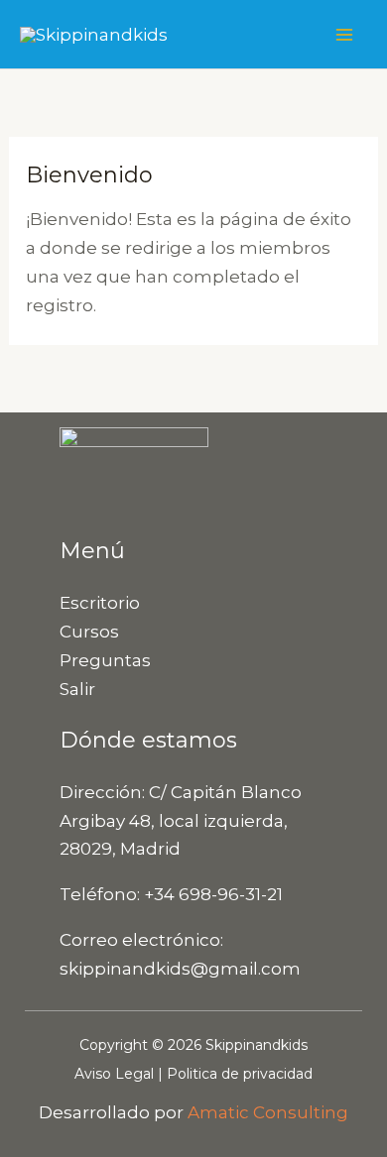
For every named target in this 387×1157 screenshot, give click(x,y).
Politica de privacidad (240, 1074)
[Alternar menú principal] (345, 35)
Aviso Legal (114, 1074)
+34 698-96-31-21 (213, 894)
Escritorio (100, 603)
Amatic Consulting (268, 1112)
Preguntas (105, 660)
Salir (77, 689)
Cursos (89, 631)
